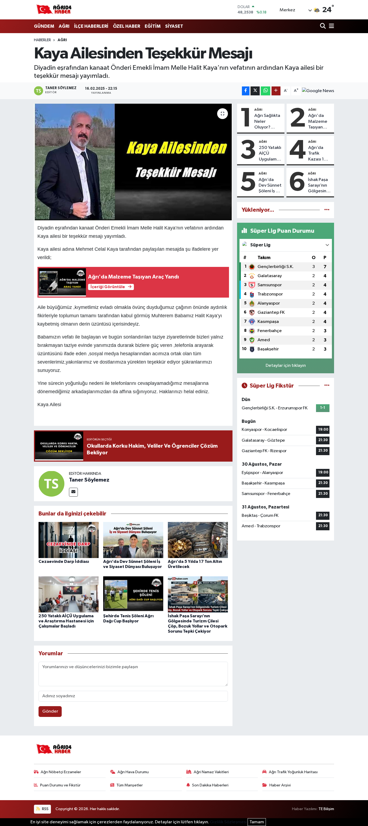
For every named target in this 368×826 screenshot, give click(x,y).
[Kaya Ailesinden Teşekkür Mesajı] (133, 162)
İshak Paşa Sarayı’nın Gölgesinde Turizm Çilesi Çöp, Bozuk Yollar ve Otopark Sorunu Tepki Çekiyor (320, 185)
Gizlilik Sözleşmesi (228, 822)
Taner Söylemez (89, 480)
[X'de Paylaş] (255, 90)
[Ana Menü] (330, 26)
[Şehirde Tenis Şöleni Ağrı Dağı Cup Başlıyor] (133, 594)
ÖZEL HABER (126, 26)
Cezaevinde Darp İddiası (64, 561)
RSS (44, 809)
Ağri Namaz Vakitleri (211, 772)
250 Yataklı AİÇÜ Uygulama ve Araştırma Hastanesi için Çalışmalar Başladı (66, 621)
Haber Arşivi (280, 785)
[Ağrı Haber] (54, 9)
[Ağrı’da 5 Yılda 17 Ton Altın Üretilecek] (198, 540)
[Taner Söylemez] (51, 483)
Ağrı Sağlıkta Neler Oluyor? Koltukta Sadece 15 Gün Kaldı (267, 121)
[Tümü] (326, 210)
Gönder (50, 711)
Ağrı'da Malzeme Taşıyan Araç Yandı (318, 121)
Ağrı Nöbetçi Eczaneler (61, 772)
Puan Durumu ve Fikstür (60, 785)
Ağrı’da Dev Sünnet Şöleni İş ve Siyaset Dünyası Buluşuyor (270, 185)
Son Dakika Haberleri (210, 785)
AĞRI (64, 26)
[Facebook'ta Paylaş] (245, 90)
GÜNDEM (44, 26)
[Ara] (323, 26)
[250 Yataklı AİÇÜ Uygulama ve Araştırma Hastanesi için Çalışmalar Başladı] (69, 594)
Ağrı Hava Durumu (133, 772)
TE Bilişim (326, 809)
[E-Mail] (73, 492)
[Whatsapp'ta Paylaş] (265, 90)
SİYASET (174, 26)
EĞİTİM (153, 26)
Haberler (42, 40)
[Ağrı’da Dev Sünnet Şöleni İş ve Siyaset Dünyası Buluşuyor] (133, 540)
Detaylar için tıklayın (286, 365)
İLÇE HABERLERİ (91, 26)
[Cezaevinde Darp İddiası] (69, 540)
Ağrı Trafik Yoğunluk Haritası (293, 772)
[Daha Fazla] (276, 90)
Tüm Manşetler (129, 785)
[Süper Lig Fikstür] (326, 386)
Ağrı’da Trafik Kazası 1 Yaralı (316, 153)
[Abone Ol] (318, 90)
